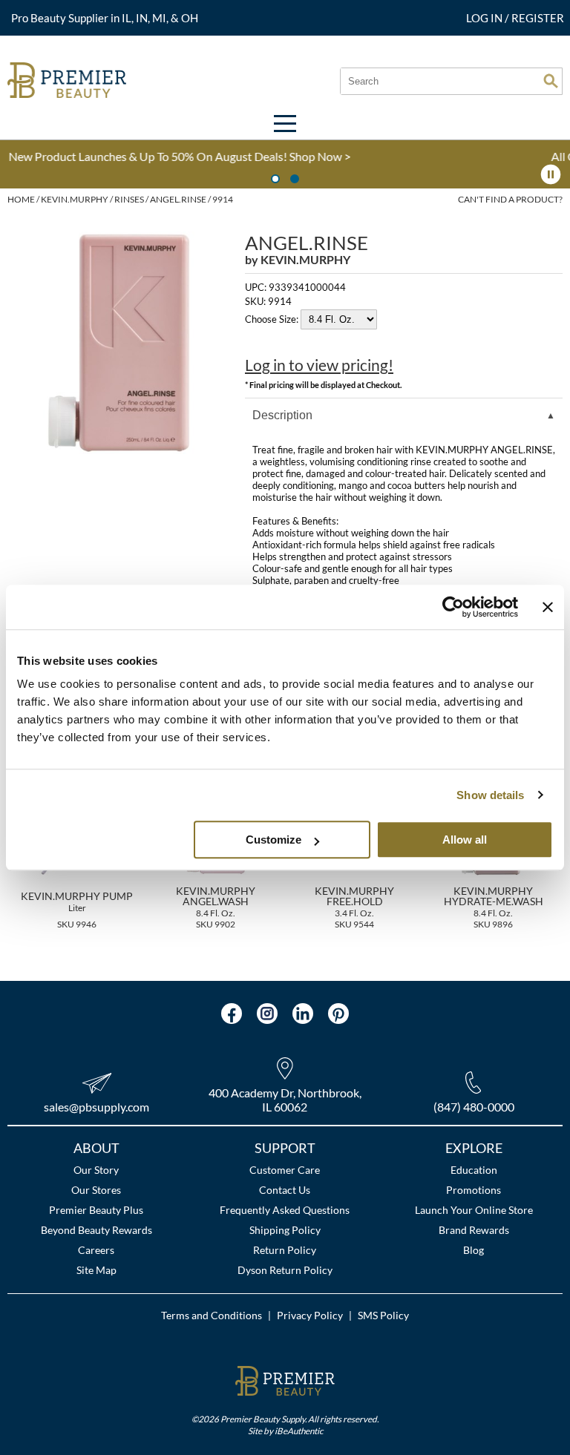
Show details (490, 795)
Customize (273, 839)
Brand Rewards (474, 1230)
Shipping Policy (285, 1230)
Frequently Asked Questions (285, 1209)
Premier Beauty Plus (96, 1209)
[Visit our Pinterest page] (338, 1013)
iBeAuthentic (299, 1430)
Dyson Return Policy (285, 1270)
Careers (96, 1250)
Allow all (464, 839)
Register (537, 17)
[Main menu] (285, 123)
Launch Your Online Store (474, 1209)
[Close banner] (548, 607)
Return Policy (284, 1250)
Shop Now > (161, 156)
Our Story (96, 1169)
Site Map (96, 1270)
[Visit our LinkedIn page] (302, 1013)
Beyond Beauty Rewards (96, 1230)
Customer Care (284, 1169)
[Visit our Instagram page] (267, 1013)
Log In (485, 17)
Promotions (473, 1189)
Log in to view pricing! (319, 365)
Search (550, 80)
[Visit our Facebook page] (231, 1013)
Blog (473, 1250)
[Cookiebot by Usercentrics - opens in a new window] (453, 607)
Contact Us (284, 1189)
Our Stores (96, 1189)
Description (282, 415)
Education (474, 1169)
